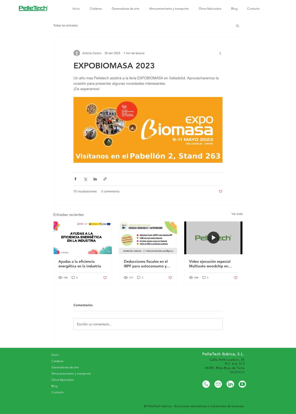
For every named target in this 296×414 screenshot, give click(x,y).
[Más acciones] (220, 53)
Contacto (57, 392)
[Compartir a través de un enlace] (105, 179)
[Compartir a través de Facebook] (75, 179)
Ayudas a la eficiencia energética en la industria (79, 263)
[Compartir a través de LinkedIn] (95, 179)
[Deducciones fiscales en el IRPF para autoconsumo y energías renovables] (148, 237)
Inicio (55, 355)
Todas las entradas (65, 25)
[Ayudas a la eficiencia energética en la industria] (83, 237)
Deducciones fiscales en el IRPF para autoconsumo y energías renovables (146, 263)
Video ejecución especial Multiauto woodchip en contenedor (210, 263)
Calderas (57, 361)
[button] (237, 25)
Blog (54, 386)
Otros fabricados (62, 380)
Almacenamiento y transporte (71, 373)
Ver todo (237, 214)
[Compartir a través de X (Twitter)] (85, 179)
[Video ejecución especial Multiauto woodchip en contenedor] (213, 237)
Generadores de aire (65, 367)
